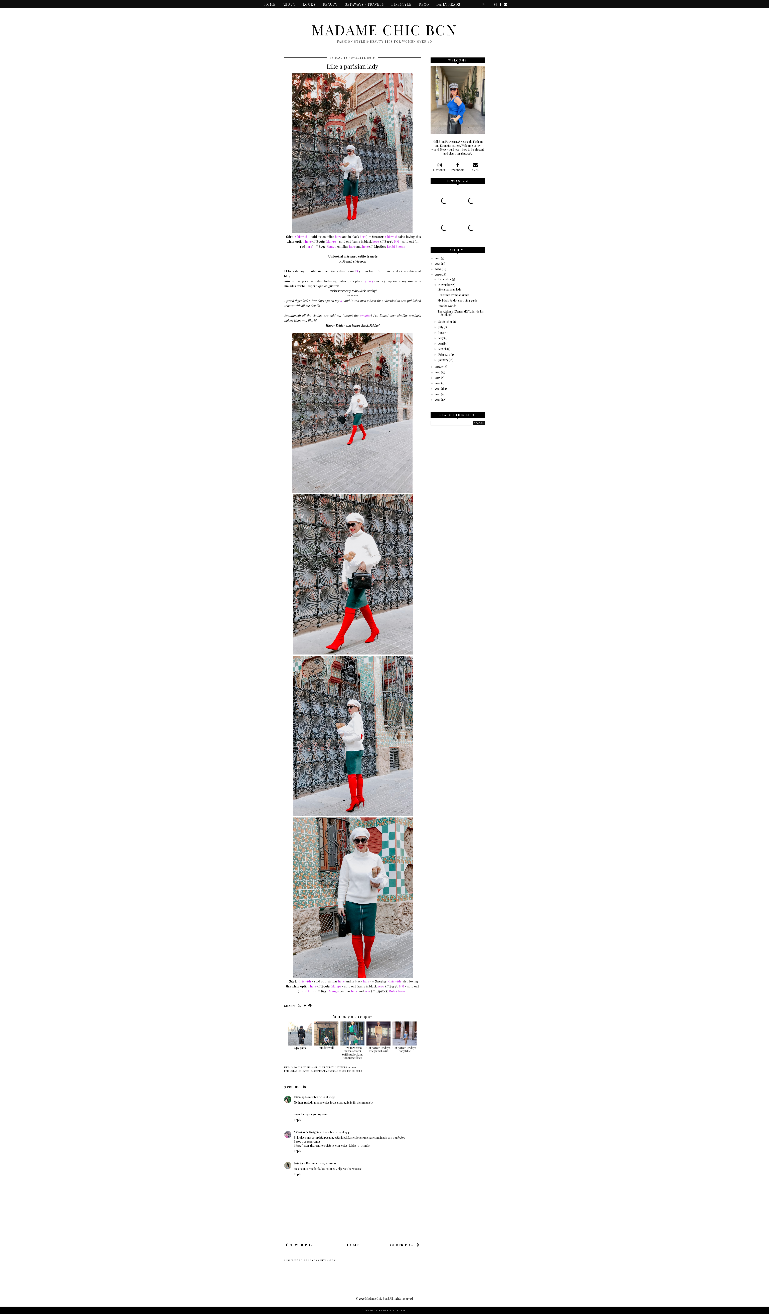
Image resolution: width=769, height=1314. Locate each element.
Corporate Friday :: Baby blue (405, 1049)
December (444, 279)
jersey (369, 281)
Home (270, 4)
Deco (424, 4)
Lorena (298, 1163)
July (440, 327)
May (441, 338)
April (441, 343)
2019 (438, 274)
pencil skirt (354, 1071)
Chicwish (301, 236)
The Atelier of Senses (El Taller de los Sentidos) (461, 313)
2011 (437, 399)
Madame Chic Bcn (384, 29)
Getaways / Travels (364, 4)
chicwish (304, 1071)
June (441, 332)
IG (356, 271)
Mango (331, 241)
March (442, 349)
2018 (438, 367)
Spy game (300, 1048)
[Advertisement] (357, 1228)
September (445, 322)
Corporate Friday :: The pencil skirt (378, 1049)
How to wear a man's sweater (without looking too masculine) (352, 1053)
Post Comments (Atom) (320, 1260)
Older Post (403, 1245)
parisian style (337, 1071)
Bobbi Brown (396, 246)
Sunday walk (326, 1048)
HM (396, 241)
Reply (297, 1120)
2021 (437, 263)
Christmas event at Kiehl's (453, 295)
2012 (437, 394)
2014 (438, 383)
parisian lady (319, 1071)
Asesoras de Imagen (306, 1132)
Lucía (297, 1097)
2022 (437, 258)
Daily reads (448, 4)
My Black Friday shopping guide (457, 300)
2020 (438, 269)
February (444, 354)
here (338, 236)
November (445, 285)
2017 (437, 372)
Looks (309, 4)
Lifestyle (401, 4)
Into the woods (447, 306)
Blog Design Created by (384, 1310)
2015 (437, 378)
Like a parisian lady (449, 289)
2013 (437, 388)
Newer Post (301, 1245)
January (443, 360)
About (289, 4)
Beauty (330, 4)
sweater (365, 315)
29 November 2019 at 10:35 (318, 1097)
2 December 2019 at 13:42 (335, 1132)
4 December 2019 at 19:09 (320, 1163)
